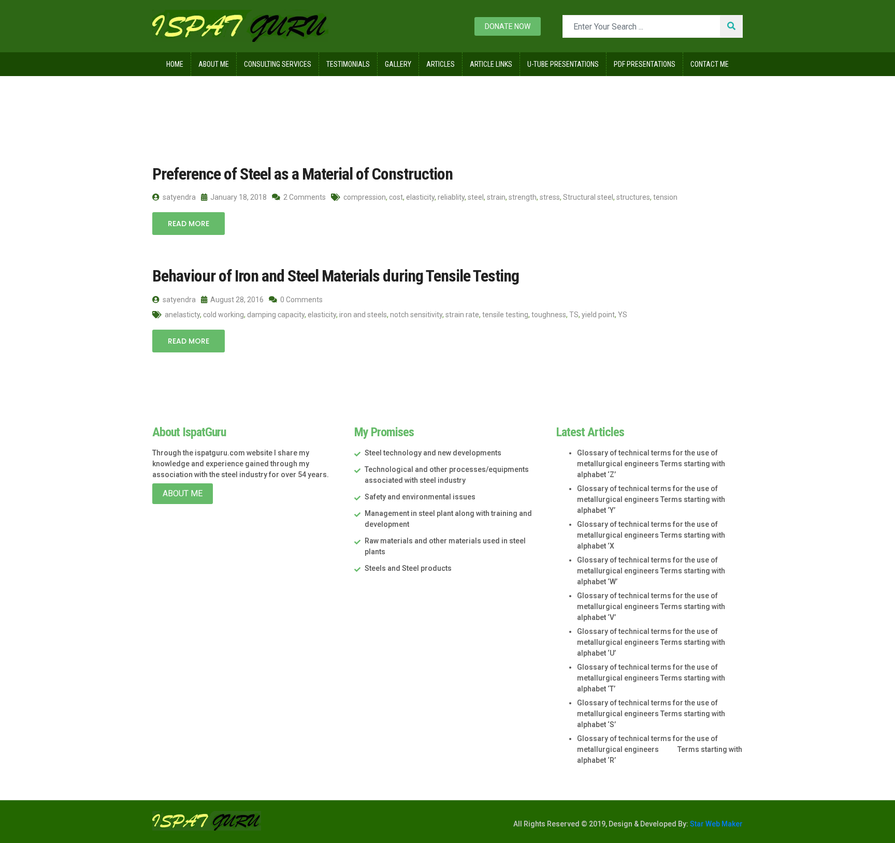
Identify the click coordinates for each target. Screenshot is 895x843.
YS (622, 314)
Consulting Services (277, 64)
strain (496, 197)
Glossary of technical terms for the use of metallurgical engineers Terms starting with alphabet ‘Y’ (651, 499)
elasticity (420, 197)
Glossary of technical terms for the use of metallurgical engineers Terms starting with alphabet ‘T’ (651, 678)
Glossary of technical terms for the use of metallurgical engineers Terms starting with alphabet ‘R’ (659, 749)
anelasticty (182, 314)
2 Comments (304, 197)
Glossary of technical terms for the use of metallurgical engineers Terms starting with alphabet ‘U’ (651, 642)
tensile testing (505, 314)
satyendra (178, 197)
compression (364, 197)
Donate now (507, 26)
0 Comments (301, 299)
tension (665, 197)
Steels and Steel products (408, 568)
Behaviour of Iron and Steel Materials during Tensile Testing (335, 276)
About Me (213, 64)
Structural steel (588, 197)
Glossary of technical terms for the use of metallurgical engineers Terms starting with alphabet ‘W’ (651, 571)
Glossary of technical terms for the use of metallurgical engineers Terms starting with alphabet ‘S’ (651, 714)
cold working (223, 314)
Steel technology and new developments (433, 453)
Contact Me (709, 64)
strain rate (462, 314)
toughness (548, 314)
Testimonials (348, 64)
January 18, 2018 (238, 197)
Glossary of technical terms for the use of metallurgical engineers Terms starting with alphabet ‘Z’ (651, 464)
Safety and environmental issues (420, 497)
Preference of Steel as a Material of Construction (302, 174)
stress (550, 197)
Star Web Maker (715, 824)
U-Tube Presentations (563, 64)
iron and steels (363, 314)
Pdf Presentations (644, 64)
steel (476, 197)
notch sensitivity (416, 314)
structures (633, 197)
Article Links (491, 64)
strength (523, 197)
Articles (440, 64)
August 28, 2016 (236, 299)
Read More (188, 223)
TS (574, 314)
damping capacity (276, 314)
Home (174, 64)
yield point (598, 314)
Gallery (398, 64)
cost (396, 197)
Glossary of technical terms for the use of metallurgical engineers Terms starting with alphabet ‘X (651, 535)
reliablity (451, 197)
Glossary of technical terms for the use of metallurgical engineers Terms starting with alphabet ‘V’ (651, 606)
